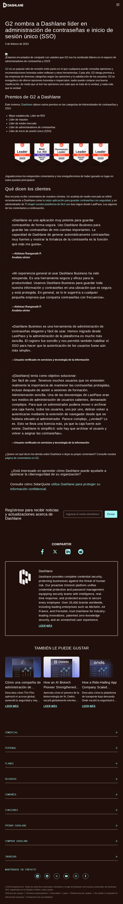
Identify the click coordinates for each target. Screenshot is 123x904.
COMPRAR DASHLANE (16, 841)
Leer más (45, 625)
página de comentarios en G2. (22, 458)
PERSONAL (10, 748)
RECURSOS (10, 779)
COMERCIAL (11, 732)
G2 (6, 69)
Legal (65, 893)
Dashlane (26, 104)
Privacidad (55, 893)
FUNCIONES (11, 810)
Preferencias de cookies (81, 893)
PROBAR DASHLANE (15, 825)
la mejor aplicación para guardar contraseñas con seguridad (77, 200)
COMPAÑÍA (10, 794)
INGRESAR (10, 856)
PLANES (9, 763)
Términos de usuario (14, 893)
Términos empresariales (37, 893)
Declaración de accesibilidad (39, 897)
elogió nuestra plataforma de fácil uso (49, 204)
